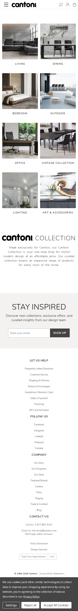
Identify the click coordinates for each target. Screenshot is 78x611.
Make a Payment (39, 398)
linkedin (39, 436)
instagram (39, 430)
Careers (39, 486)
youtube (39, 448)
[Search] (60, 5)
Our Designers (39, 468)
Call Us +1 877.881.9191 (39, 524)
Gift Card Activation (39, 410)
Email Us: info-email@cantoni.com (39, 530)
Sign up (59, 333)
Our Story (39, 463)
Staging (39, 498)
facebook (39, 424)
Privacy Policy (31, 596)
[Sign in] (67, 5)
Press (39, 492)
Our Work (39, 474)
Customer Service (39, 374)
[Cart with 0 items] (74, 5)
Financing (39, 404)
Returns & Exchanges (39, 386)
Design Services (39, 549)
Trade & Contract (39, 504)
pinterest (39, 442)
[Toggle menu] (6, 4)
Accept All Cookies (56, 605)
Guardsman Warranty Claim (39, 392)
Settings (11, 605)
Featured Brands (39, 480)
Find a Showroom (39, 543)
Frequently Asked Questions (39, 368)
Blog (39, 510)
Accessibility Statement (52, 573)
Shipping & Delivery (39, 380)
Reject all (30, 605)
